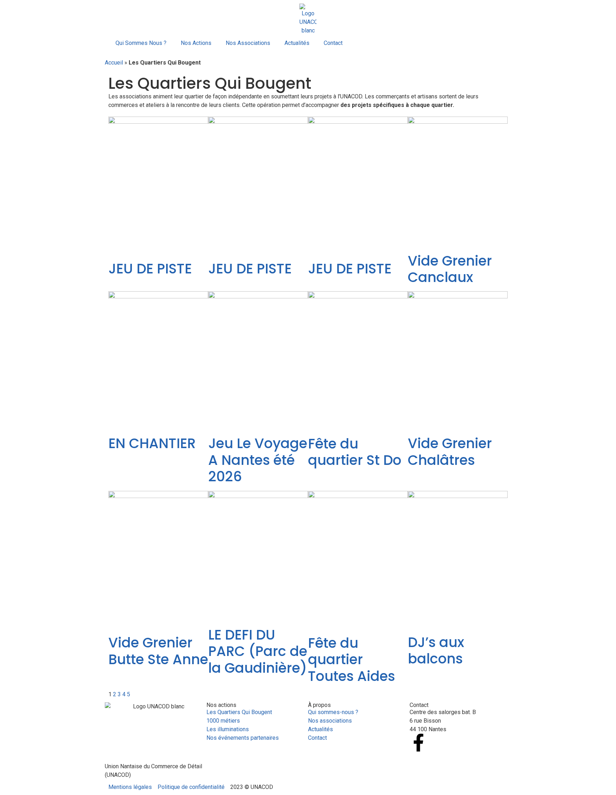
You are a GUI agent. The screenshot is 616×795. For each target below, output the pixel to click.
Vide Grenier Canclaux (450, 269)
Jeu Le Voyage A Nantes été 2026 (257, 460)
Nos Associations (248, 43)
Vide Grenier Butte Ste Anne (158, 650)
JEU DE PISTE (150, 268)
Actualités (296, 43)
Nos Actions (196, 43)
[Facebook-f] (418, 743)
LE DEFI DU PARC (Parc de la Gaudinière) (257, 651)
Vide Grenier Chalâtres (450, 451)
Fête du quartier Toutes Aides (351, 660)
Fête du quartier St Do (354, 452)
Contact (333, 43)
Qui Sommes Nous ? (140, 43)
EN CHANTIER (152, 443)
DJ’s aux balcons (436, 650)
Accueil (114, 62)
